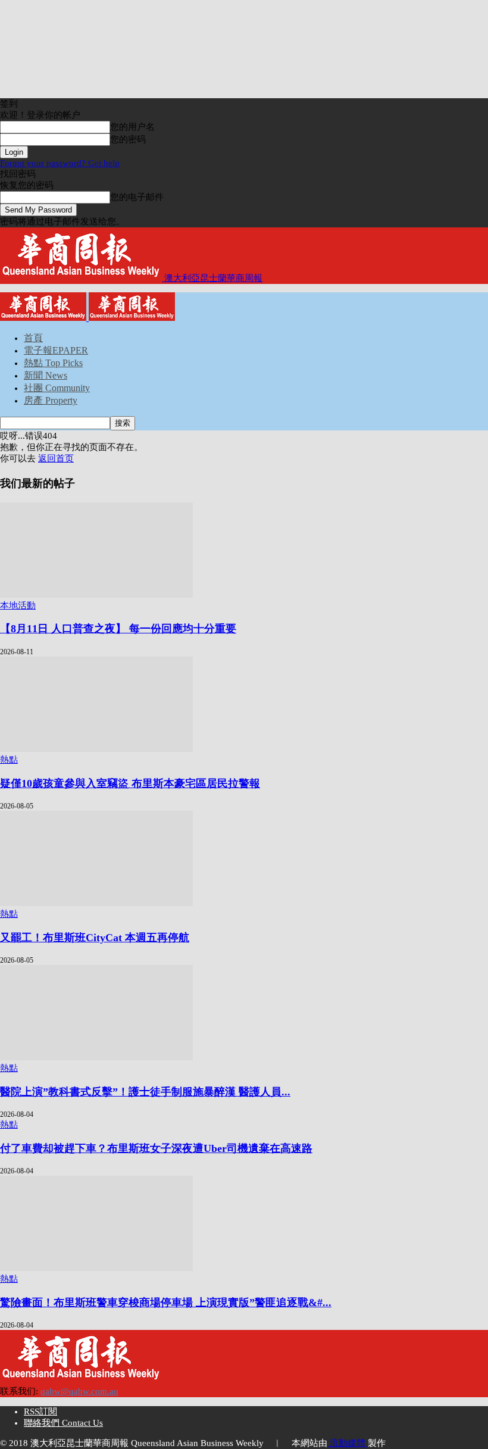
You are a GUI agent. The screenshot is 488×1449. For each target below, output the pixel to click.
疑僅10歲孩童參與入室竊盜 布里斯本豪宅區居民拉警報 (130, 783)
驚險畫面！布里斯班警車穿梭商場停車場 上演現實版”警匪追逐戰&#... (165, 1303)
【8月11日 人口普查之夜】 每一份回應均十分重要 (118, 629)
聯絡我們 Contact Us (63, 1423)
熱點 (9, 759)
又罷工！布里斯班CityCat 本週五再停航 (94, 938)
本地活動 (18, 605)
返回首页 (56, 458)
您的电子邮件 (137, 197)
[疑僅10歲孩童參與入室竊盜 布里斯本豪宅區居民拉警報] (96, 749)
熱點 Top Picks (53, 363)
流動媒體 (347, 1443)
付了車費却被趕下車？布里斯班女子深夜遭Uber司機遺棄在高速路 (156, 1148)
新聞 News (45, 375)
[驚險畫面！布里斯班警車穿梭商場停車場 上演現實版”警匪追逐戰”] (96, 1268)
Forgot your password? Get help (60, 163)
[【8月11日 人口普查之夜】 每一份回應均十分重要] (96, 594)
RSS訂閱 (40, 1411)
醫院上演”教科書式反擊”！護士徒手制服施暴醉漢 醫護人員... (145, 1092)
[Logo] (44, 318)
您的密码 (128, 139)
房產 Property (50, 400)
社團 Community (57, 388)
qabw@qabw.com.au (79, 1391)
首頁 (33, 338)
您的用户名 (132, 127)
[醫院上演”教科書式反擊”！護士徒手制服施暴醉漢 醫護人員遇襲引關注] (96, 1057)
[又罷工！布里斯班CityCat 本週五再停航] (96, 903)
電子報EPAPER (56, 350)
